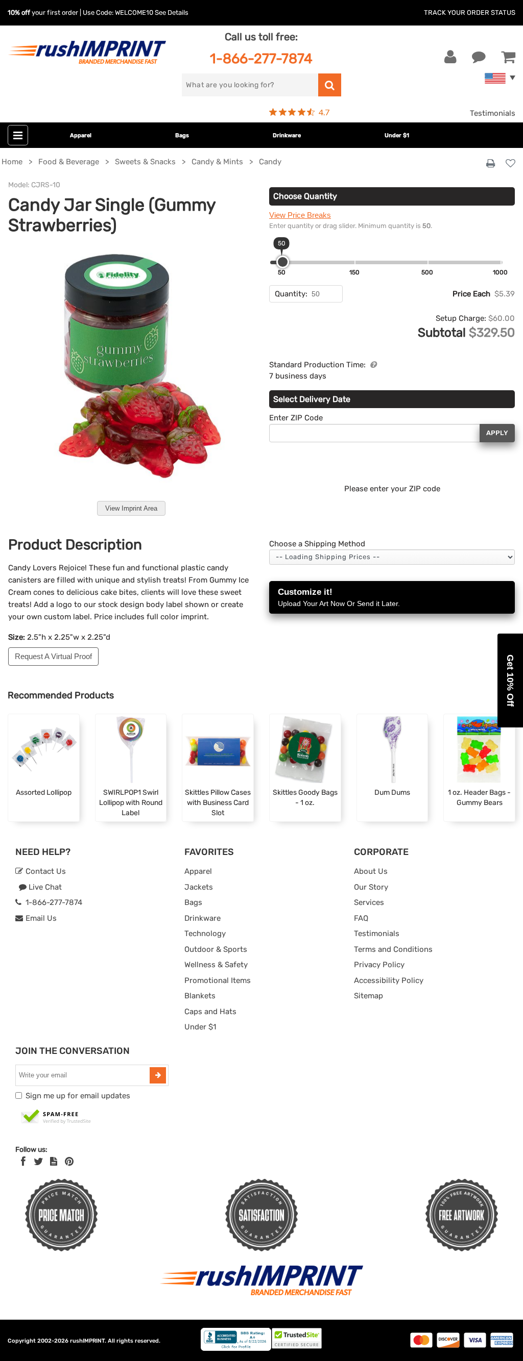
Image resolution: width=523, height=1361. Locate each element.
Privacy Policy (379, 964)
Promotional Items (217, 980)
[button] (510, 680)
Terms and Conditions (393, 949)
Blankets (200, 995)
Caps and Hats (210, 1011)
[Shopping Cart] (508, 57)
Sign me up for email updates (78, 1095)
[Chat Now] (479, 57)
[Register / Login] (450, 57)
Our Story (371, 887)
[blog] (53, 1161)
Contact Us (44, 871)
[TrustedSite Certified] (56, 1117)
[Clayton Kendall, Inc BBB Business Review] (236, 1348)
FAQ (361, 918)
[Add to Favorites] (510, 164)
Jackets (198, 887)
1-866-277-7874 (261, 58)
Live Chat (44, 887)
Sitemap (368, 995)
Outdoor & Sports (215, 949)
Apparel (80, 135)
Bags (182, 135)
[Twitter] (38, 1161)
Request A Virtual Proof (53, 656)
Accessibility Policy (388, 980)
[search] (329, 84)
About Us (371, 871)
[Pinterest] (69, 1161)
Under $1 (397, 135)
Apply (497, 433)
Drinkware (287, 135)
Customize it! (339, 597)
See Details (171, 12)
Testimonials (492, 113)
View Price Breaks (300, 215)
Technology (205, 933)
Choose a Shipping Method (317, 543)
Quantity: (291, 293)
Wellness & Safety (216, 964)
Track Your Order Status (469, 12)
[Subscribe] (158, 1075)
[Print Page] (490, 164)
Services (369, 902)
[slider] (282, 262)
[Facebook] (23, 1161)
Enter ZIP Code (296, 417)
